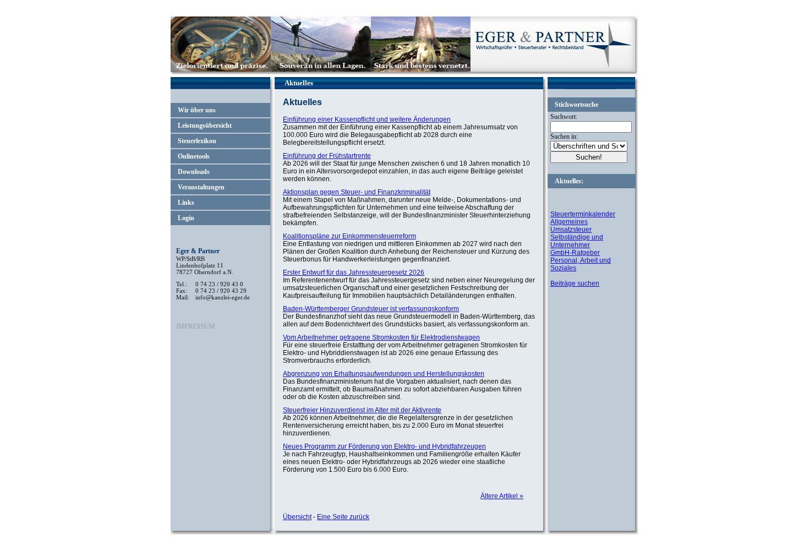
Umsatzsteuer (571, 229)
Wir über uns (197, 110)
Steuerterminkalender (582, 214)
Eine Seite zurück (343, 517)
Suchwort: (563, 117)
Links (186, 202)
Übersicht (297, 517)
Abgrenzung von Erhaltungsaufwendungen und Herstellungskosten (383, 374)
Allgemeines (569, 222)
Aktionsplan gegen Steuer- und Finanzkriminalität (356, 192)
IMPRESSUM (195, 326)
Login (186, 218)
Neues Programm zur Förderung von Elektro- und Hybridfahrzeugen (384, 446)
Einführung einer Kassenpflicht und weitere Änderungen (367, 119)
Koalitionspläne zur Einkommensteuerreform (349, 236)
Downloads (194, 171)
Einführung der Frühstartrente (327, 156)
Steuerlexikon (197, 141)
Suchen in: (564, 136)
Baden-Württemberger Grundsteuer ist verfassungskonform (371, 309)
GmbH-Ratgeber (575, 253)
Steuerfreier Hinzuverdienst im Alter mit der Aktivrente (362, 410)
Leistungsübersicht (205, 125)
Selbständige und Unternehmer (576, 241)
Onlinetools (194, 156)
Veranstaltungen (201, 187)
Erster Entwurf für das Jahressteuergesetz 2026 (353, 272)
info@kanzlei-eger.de (222, 297)
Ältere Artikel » (501, 496)
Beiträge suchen (574, 283)
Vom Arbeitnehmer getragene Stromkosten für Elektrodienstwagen (381, 337)
